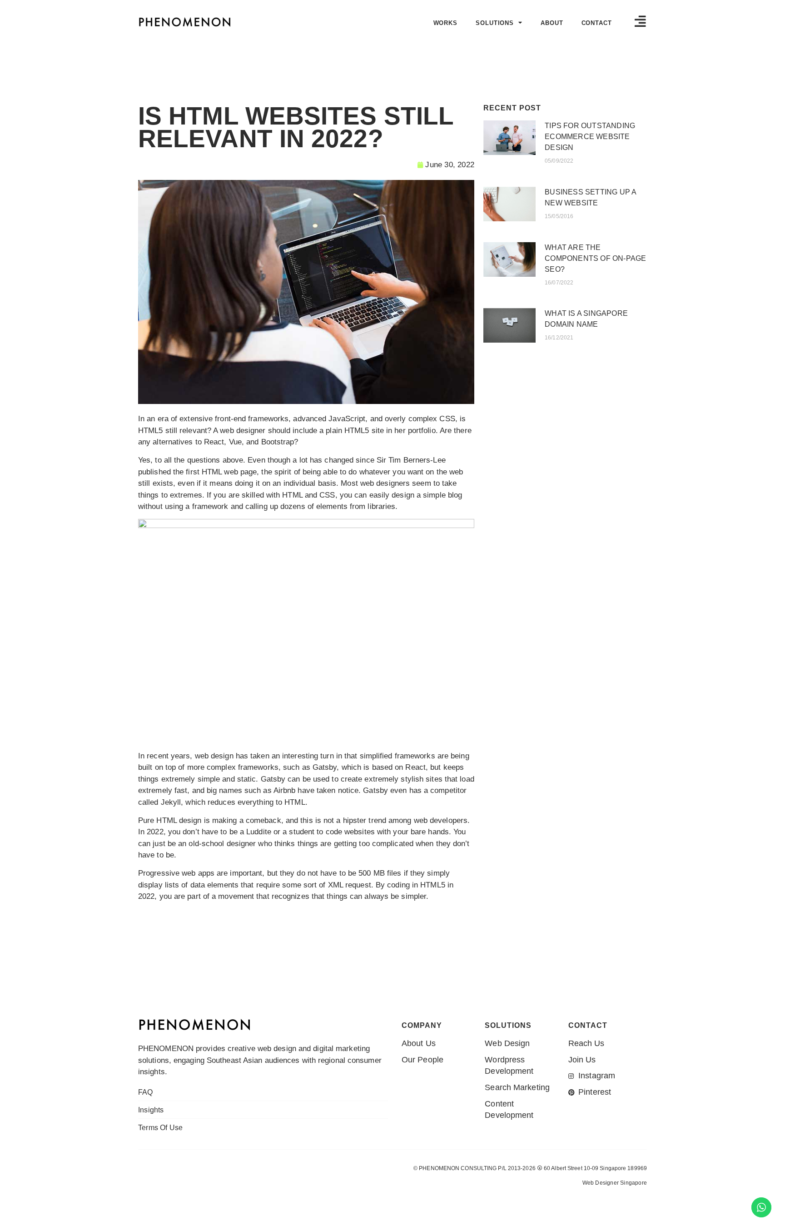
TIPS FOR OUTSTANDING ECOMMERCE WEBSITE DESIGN (590, 136)
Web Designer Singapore (614, 1183)
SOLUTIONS (495, 23)
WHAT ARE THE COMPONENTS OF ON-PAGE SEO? (595, 258)
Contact (596, 23)
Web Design (596, 1200)
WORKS (445, 23)
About (552, 23)
